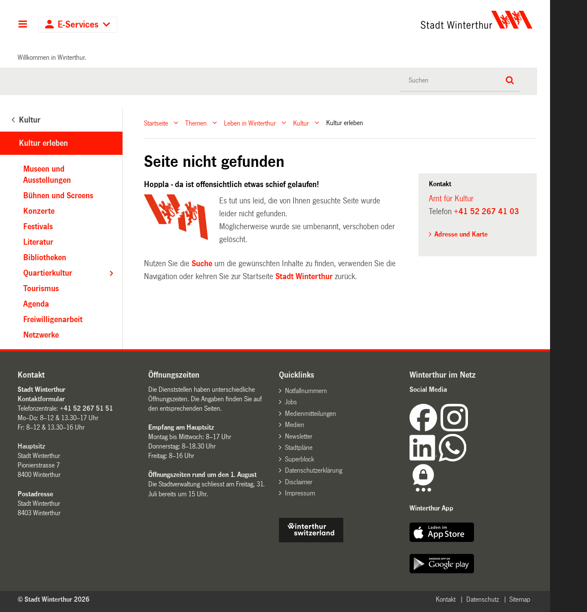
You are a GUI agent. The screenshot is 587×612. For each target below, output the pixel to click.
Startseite (156, 122)
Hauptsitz (31, 446)
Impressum (300, 493)
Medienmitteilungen (310, 413)
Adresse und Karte (461, 234)
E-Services (78, 25)
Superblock (299, 459)
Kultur (301, 122)
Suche (202, 263)
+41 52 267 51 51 (86, 408)
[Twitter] (469, 429)
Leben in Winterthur (250, 122)
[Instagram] (454, 429)
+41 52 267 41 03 (486, 211)
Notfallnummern (306, 390)
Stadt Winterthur (304, 276)
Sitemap (519, 599)
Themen (196, 122)
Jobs (291, 402)
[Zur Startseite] (396, 20)
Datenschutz (482, 599)
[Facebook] (425, 429)
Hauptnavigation (23, 25)
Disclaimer (298, 482)
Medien (294, 424)
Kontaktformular (41, 399)
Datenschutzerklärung (313, 470)
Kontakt (446, 599)
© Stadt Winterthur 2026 (53, 599)
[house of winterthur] (311, 540)
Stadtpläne (298, 447)
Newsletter (298, 436)
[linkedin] (424, 459)
